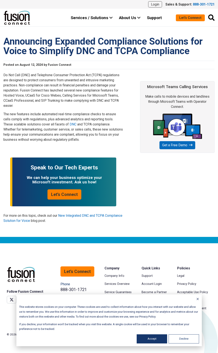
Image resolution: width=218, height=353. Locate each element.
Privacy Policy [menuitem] (186, 284)
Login (155, 4)
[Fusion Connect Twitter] (11, 299)
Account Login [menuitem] (152, 284)
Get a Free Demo (174, 145)
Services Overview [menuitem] (117, 284)
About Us (128, 17)
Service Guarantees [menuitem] (118, 292)
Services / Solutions (90, 17)
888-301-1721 (73, 289)
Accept (152, 338)
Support (154, 17)
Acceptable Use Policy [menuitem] (192, 292)
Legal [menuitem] (180, 276)
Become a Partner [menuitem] (154, 292)
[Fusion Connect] (17, 18)
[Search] (211, 17)
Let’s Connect (190, 18)
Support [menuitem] (147, 276)
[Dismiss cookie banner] (197, 299)
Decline (183, 338)
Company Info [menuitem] (114, 276)
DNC (73, 124)
